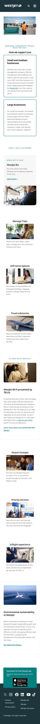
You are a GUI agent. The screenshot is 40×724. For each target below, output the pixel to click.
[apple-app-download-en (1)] (20, 679)
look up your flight (25, 420)
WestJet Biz (14, 88)
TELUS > (7, 430)
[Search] (29, 5)
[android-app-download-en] (20, 683)
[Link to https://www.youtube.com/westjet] (26, 691)
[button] (5, 25)
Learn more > (12, 179)
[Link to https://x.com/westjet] (3, 691)
